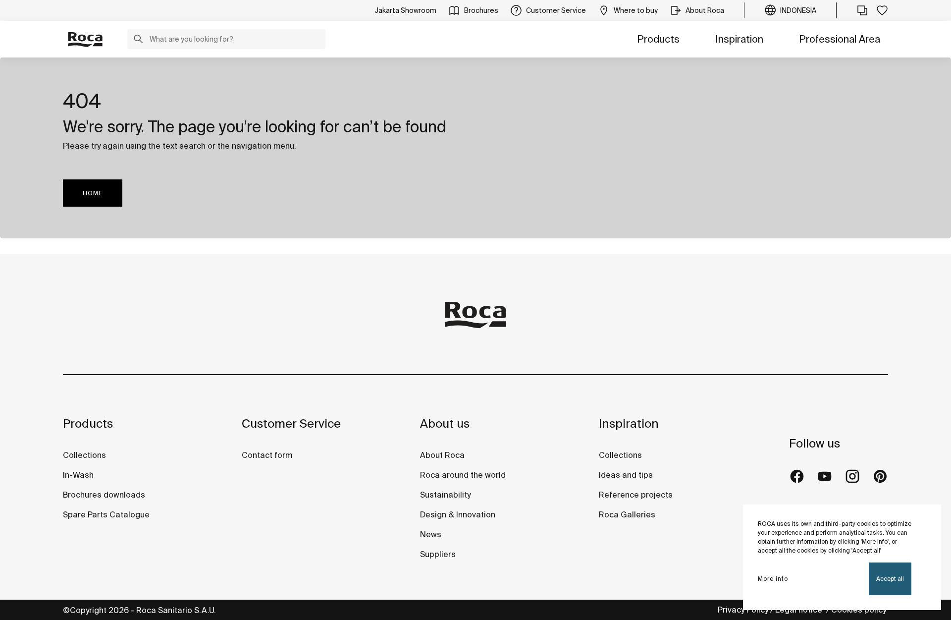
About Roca (442, 455)
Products (658, 39)
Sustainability (445, 494)
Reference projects (636, 494)
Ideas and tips (626, 474)
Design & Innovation (457, 514)
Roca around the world (463, 474)
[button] (138, 40)
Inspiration (739, 39)
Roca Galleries (627, 514)
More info (773, 578)
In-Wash (78, 474)
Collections (84, 455)
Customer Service (291, 423)
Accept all (890, 578)
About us (445, 423)
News (430, 534)
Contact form (267, 455)
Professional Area (839, 39)
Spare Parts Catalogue (106, 514)
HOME (93, 193)
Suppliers (438, 554)
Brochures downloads (104, 494)
